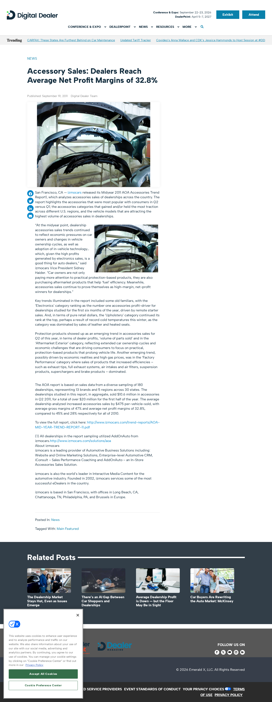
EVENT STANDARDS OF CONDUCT (152, 689)
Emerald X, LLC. (201, 670)
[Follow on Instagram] (236, 652)
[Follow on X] (223, 652)
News (32, 58)
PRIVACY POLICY (229, 695)
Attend (254, 15)
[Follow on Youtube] (229, 652)
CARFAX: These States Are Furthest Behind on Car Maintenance (71, 40)
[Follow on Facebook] (217, 652)
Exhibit (227, 15)
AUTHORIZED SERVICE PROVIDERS (93, 689)
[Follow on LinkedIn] (242, 652)
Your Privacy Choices (203, 689)
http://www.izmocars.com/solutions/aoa (81, 441)
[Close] (77, 615)
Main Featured (68, 529)
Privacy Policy (34, 665)
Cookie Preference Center (43, 685)
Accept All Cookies (43, 673)
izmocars (74, 192)
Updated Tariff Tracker (135, 40)
